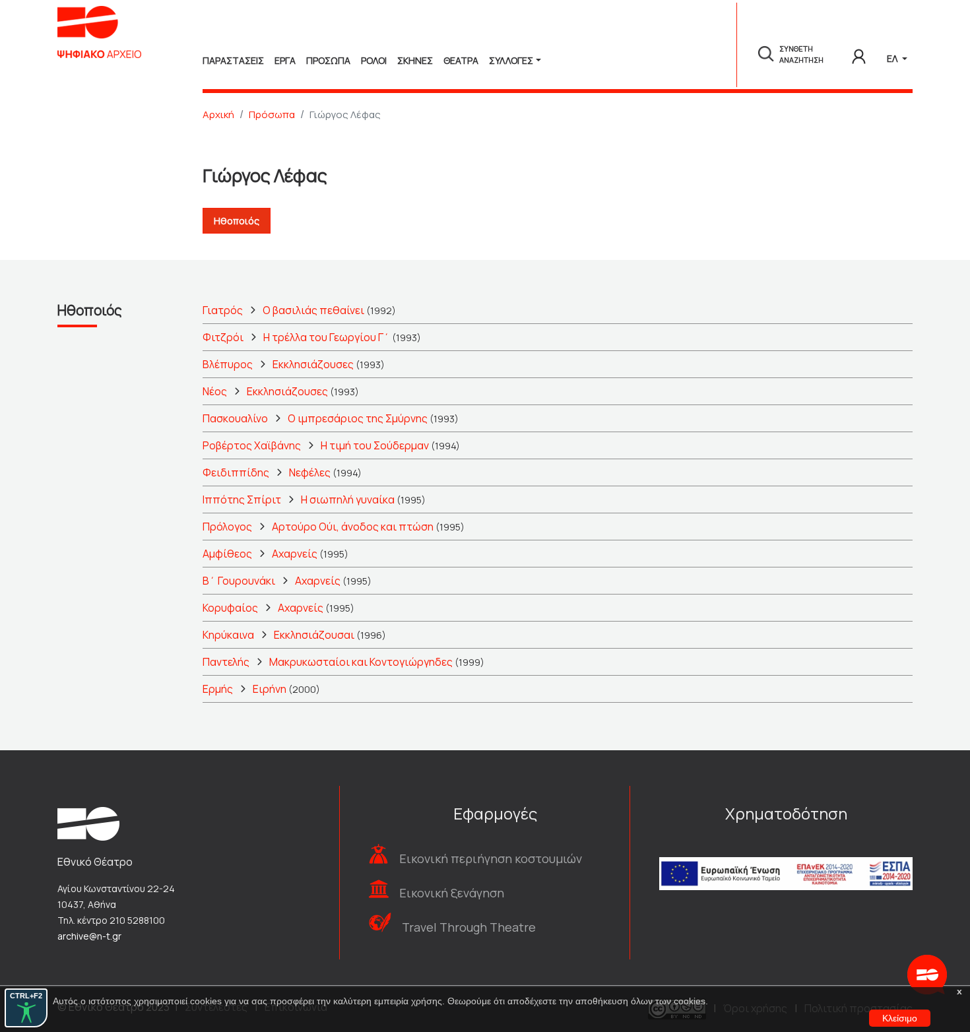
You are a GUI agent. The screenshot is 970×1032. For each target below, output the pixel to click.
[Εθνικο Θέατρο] (88, 823)
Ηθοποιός (236, 220)
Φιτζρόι (223, 337)
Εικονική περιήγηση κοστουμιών (490, 858)
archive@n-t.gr (89, 936)
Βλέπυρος (228, 364)
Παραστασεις (233, 60)
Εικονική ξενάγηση (451, 893)
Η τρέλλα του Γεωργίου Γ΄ (326, 337)
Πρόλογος (227, 526)
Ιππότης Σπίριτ (242, 499)
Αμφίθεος (227, 553)
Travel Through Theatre (469, 927)
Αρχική (218, 114)
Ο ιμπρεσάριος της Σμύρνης (358, 418)
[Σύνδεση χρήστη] (859, 54)
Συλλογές (511, 60)
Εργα (285, 60)
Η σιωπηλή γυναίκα (348, 499)
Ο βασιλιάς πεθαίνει (313, 310)
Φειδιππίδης (236, 472)
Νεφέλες (310, 472)
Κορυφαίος (230, 607)
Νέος (215, 391)
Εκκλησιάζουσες (313, 364)
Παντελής (226, 662)
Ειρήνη (269, 689)
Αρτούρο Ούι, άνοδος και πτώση (353, 526)
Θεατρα (460, 60)
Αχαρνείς (294, 553)
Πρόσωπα (272, 114)
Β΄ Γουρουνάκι (239, 580)
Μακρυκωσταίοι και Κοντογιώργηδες (361, 662)
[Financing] (786, 855)
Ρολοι (374, 60)
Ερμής (218, 689)
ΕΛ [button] (893, 58)
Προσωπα (328, 60)
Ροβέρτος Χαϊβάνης (252, 445)
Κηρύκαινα (228, 635)
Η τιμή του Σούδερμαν (375, 445)
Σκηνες (415, 60)
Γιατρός (223, 310)
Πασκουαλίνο (235, 418)
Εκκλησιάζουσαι (314, 635)
